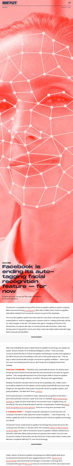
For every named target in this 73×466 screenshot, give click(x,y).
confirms (38, 391)
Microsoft (28, 464)
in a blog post (29, 310)
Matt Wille (4, 7)
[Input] (9, 3)
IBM (19, 464)
